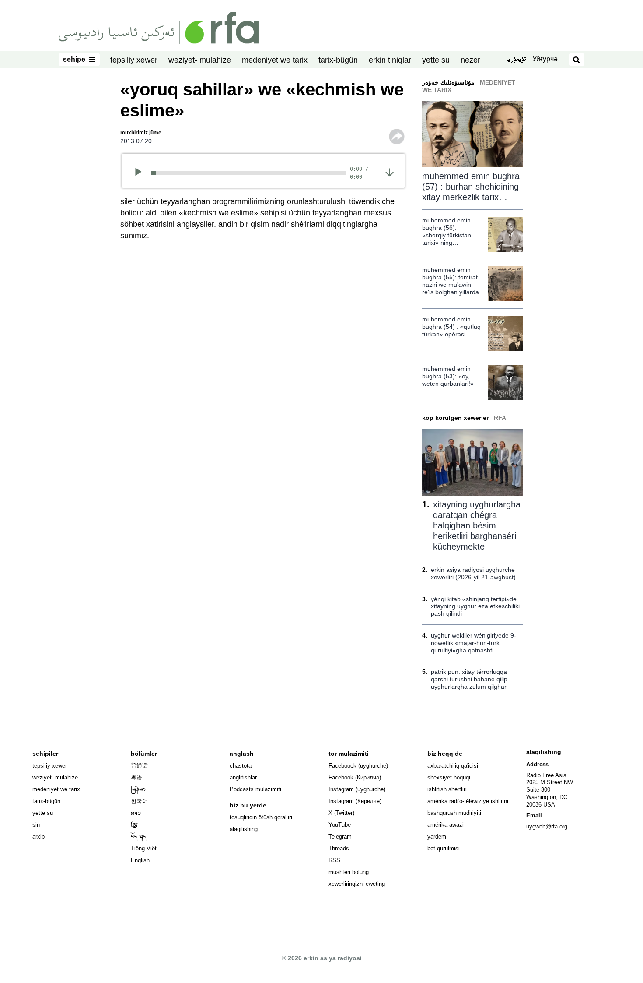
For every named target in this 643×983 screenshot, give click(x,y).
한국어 (139, 801)
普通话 (139, 765)
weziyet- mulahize (199, 60)
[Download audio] (389, 172)
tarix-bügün (338, 60)
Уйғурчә (545, 59)
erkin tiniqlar (390, 60)
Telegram (340, 836)
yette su (436, 60)
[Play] (141, 172)
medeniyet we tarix (275, 60)
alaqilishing (244, 829)
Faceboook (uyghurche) (358, 765)
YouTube (339, 824)
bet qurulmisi (443, 848)
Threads (338, 848)
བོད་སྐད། (139, 836)
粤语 (136, 777)
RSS (334, 860)
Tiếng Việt (144, 848)
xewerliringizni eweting (356, 884)
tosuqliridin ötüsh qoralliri (261, 817)
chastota (241, 765)
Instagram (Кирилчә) (354, 801)
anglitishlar (243, 777)
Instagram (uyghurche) (356, 789)
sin (36, 824)
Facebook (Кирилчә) (354, 777)
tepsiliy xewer (133, 60)
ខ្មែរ (134, 824)
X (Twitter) (341, 813)
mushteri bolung (348, 872)
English (140, 860)
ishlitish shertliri (447, 789)
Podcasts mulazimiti (255, 789)
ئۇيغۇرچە (515, 60)
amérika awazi (445, 824)
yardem (436, 836)
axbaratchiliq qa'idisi (452, 765)
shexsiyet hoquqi (448, 777)
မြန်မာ (138, 789)
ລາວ (136, 813)
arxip (38, 836)
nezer (470, 60)
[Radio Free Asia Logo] (159, 27)
